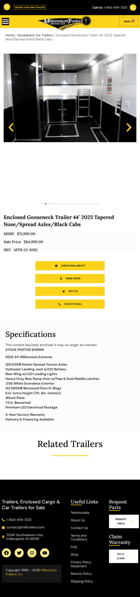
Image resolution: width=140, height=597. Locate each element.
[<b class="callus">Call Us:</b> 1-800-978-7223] (133, 7)
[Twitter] (19, 552)
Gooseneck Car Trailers (35, 35)
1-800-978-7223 (110, 7)
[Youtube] (44, 552)
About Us (78, 520)
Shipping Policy (82, 581)
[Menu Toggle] (5, 21)
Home (9, 35)
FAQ (74, 547)
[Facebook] (6, 552)
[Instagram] (31, 552)
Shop (74, 554)
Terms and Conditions (79, 537)
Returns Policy (81, 573)
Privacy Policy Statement (81, 564)
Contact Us (79, 528)
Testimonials (80, 512)
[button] (11, 127)
